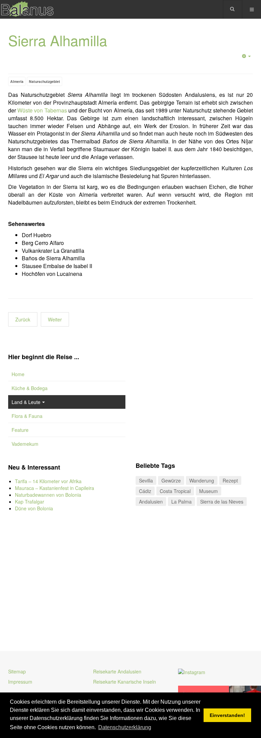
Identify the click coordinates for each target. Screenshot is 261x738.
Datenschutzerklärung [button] (124, 727)
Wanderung (201, 480)
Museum (208, 491)
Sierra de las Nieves (221, 501)
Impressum (20, 681)
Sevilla (146, 480)
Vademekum (25, 443)
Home (18, 374)
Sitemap (17, 671)
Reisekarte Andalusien (117, 671)
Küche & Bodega (30, 388)
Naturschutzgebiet (44, 81)
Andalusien (151, 501)
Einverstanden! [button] (227, 715)
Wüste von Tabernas (42, 110)
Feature (20, 429)
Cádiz (145, 491)
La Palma (181, 501)
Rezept (230, 480)
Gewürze (171, 480)
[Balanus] (27, 9)
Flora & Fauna (27, 415)
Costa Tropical (175, 491)
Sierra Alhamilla (57, 40)
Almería (16, 81)
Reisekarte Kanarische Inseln (124, 681)
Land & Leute (26, 402)
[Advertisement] (66, 576)
